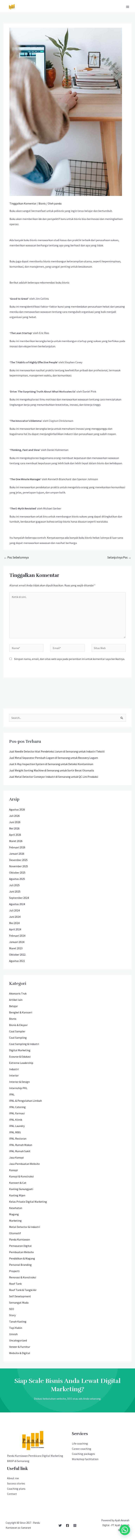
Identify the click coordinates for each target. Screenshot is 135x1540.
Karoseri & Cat (17, 1182)
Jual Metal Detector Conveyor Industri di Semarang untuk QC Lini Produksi (53, 776)
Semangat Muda (18, 1302)
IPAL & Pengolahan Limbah (25, 1100)
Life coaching (80, 1443)
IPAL (12, 1094)
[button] (125, 1530)
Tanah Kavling (17, 1321)
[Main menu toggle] (127, 7)
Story (12, 1315)
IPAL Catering (17, 1107)
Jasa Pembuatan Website (24, 1164)
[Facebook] (67, 1525)
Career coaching (81, 1448)
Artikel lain (15, 999)
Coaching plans (16, 1488)
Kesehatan (15, 1208)
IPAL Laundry (17, 1126)
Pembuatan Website (21, 1252)
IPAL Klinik (15, 1119)
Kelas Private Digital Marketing (28, 1201)
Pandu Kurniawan (19, 1239)
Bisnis (42, 203)
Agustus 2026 (17, 809)
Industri (14, 1069)
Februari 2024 (17, 935)
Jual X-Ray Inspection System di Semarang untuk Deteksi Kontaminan (51, 764)
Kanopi (13, 1170)
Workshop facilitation (85, 1459)
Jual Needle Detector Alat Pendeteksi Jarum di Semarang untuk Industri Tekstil (57, 751)
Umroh (13, 1334)
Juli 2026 (14, 815)
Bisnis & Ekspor (18, 1025)
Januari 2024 (16, 942)
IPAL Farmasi (17, 1113)
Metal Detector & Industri (24, 1227)
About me (13, 1478)
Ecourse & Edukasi (20, 1056)
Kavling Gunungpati (21, 1189)
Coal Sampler (17, 1031)
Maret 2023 (15, 948)
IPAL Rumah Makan (20, 1145)
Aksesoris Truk (18, 993)
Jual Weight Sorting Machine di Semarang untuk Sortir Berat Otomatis (51, 770)
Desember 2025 (18, 860)
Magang (14, 1214)
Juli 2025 (14, 885)
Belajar (13, 1006)
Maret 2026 (15, 841)
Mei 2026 (14, 828)
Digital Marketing (19, 1050)
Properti (14, 1271)
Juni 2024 (14, 916)
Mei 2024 (14, 923)
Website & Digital (19, 1353)
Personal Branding (20, 1264)
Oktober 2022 (17, 954)
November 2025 (18, 866)
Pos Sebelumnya (16, 557)
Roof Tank (15, 1283)
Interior (14, 1075)
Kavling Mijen (17, 1195)
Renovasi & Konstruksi (22, 1277)
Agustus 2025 (17, 879)
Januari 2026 (16, 853)
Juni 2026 (14, 822)
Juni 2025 (14, 891)
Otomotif (15, 1233)
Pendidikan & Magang (22, 1258)
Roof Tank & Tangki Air (23, 1290)
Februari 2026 (17, 847)
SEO (11, 1309)
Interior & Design (19, 1082)
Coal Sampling (18, 1037)
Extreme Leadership (21, 1063)
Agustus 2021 (17, 961)
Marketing (15, 1220)
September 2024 (19, 898)
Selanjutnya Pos (119, 557)
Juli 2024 (14, 910)
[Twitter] (60, 1525)
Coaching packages (83, 1454)
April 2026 (15, 834)
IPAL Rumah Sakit (19, 1151)
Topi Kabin (15, 1328)
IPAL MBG (15, 1132)
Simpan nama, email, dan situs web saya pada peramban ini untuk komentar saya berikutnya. (69, 659)
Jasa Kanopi (16, 1157)
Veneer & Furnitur (19, 1346)
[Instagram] (74, 1525)
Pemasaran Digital (20, 1246)
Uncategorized (18, 1340)
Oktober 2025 (17, 872)
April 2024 (15, 929)
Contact (12, 1493)
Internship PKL (18, 1088)
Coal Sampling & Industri (24, 1044)
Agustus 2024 (17, 904)
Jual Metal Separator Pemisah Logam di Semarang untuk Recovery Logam (53, 757)
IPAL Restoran (17, 1138)
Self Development (20, 1296)
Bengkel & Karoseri (20, 1012)
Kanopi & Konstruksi (21, 1176)
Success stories (16, 1483)
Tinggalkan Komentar (22, 203)
